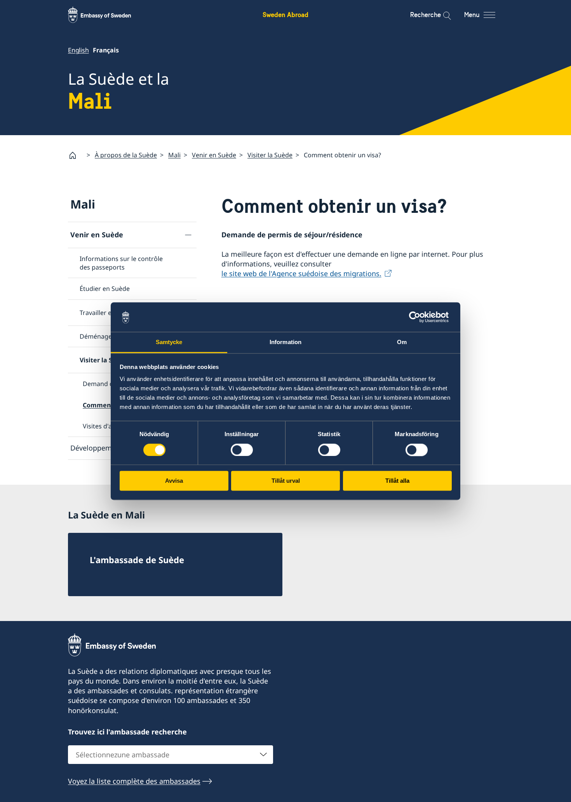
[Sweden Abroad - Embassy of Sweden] (107, 14)
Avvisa (174, 481)
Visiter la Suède (269, 155)
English (78, 50)
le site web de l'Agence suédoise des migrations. (301, 273)
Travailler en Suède (107, 312)
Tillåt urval (286, 481)
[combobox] (170, 754)
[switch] (242, 450)
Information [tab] (285, 342)
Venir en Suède (214, 155)
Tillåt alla (397, 481)
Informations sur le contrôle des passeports (121, 262)
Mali (174, 155)
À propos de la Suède (126, 155)
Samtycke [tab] (169, 342)
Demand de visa (106, 383)
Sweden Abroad (285, 14)
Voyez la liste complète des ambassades (134, 781)
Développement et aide (108, 447)
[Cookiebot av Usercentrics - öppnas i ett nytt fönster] (418, 317)
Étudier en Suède (105, 288)
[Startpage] (76, 155)
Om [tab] (402, 342)
